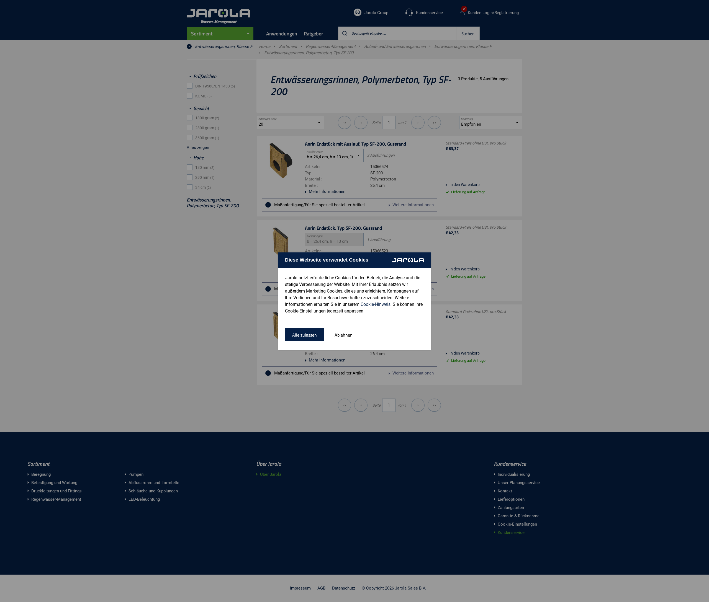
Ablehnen (344, 335)
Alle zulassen (304, 335)
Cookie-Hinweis (376, 304)
